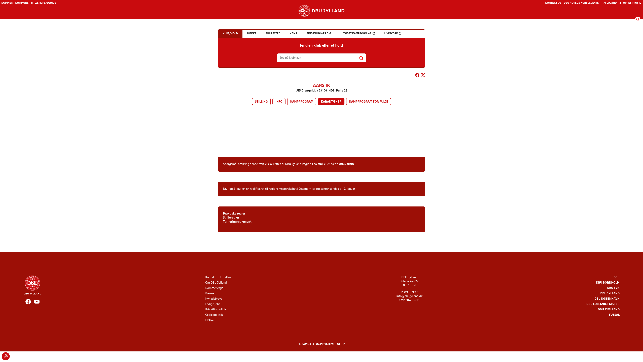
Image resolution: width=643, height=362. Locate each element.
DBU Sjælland (609, 309)
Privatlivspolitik (215, 309)
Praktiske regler (234, 213)
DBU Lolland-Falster (603, 304)
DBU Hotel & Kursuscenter (582, 3)
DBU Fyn (613, 288)
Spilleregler (231, 217)
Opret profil (632, 3)
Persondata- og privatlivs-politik (321, 344)
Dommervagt (214, 288)
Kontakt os (553, 3)
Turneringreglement (237, 221)
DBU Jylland (610, 293)
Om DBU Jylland (216, 282)
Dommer (7, 3)
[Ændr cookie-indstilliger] (6, 356)
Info (278, 101)
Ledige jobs (212, 304)
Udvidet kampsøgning (356, 34)
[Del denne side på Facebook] (417, 75)
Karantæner (331, 101)
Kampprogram (301, 101)
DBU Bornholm (608, 282)
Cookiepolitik (214, 315)
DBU (617, 277)
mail (320, 164)
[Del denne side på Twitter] (423, 75)
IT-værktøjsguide (43, 3)
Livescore (391, 34)
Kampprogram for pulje (368, 101)
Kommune (21, 3)
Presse (209, 293)
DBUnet (210, 320)
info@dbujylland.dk (409, 296)
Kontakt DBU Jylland (219, 277)
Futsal (614, 315)
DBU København (607, 298)
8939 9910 (346, 164)
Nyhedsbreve (213, 298)
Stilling (261, 101)
